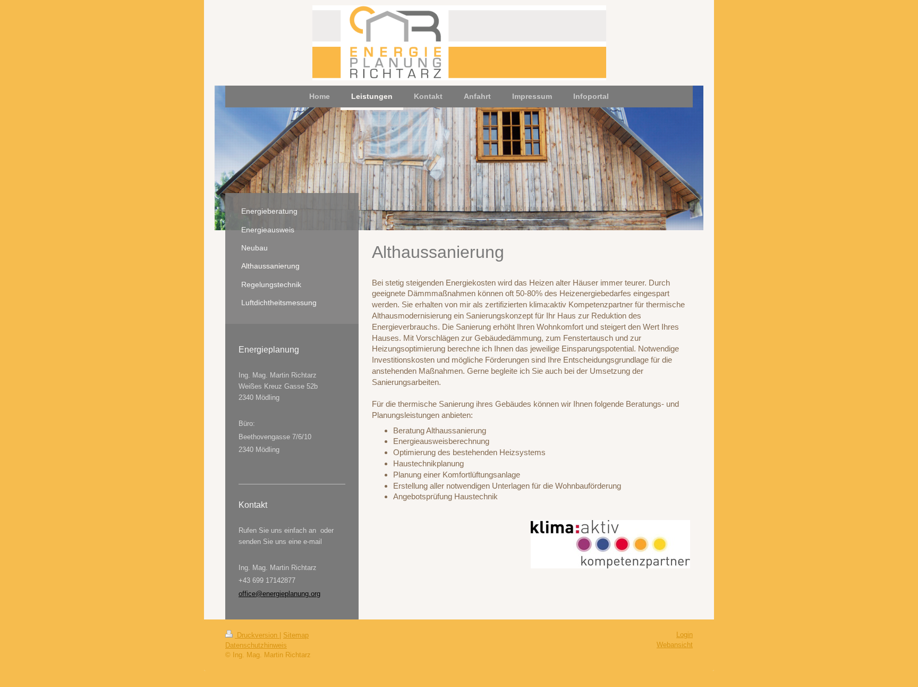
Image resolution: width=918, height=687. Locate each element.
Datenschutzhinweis (256, 645)
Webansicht (675, 645)
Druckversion (257, 635)
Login (684, 635)
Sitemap (296, 635)
